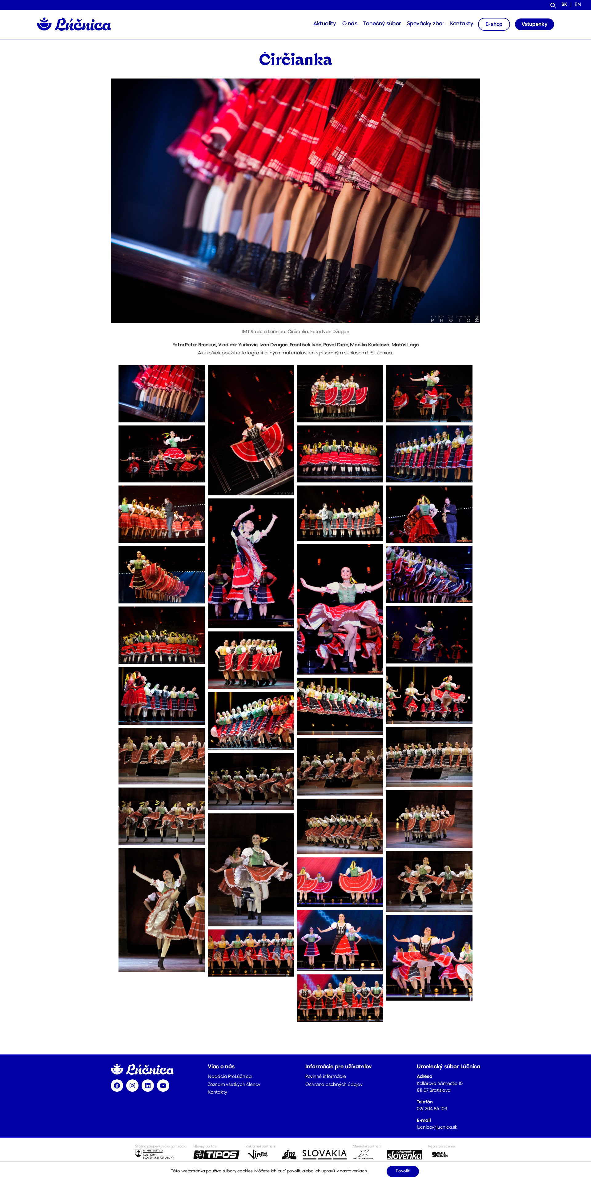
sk (564, 4)
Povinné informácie (325, 1076)
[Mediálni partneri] (367, 1154)
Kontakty (461, 24)
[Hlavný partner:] (216, 1154)
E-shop (494, 24)
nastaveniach (353, 1171)
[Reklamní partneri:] (260, 1154)
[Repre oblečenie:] (442, 1154)
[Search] (553, 5)
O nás (349, 24)
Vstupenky (534, 24)
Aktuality (324, 24)
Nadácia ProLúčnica (230, 1076)
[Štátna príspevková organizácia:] (161, 1154)
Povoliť (403, 1171)
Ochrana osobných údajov (334, 1084)
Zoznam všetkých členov (234, 1084)
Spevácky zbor (425, 24)
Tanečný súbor (382, 24)
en (578, 4)
